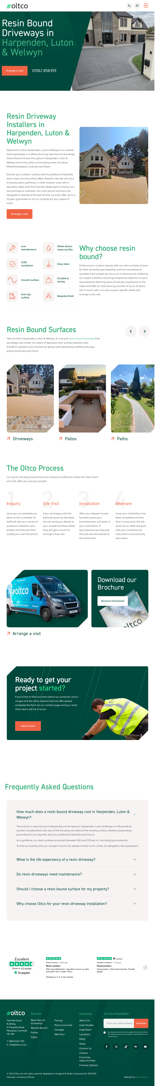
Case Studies (86, 1025)
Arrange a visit (14, 70)
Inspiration (85, 1029)
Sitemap (11, 1077)
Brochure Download (112, 601)
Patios (71, 439)
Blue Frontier (142, 1077)
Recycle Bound (39, 1027)
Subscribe (141, 1023)
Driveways (23, 439)
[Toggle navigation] (144, 5)
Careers (83, 1053)
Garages (59, 1029)
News (82, 1043)
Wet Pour (59, 1034)
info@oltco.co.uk (17, 1044)
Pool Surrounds (63, 1025)
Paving (58, 1020)
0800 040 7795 (16, 1041)
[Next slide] (144, 331)
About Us (84, 1020)
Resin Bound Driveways (38, 1022)
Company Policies (25, 1077)
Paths (122, 439)
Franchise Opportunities (87, 1059)
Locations (84, 1034)
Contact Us (85, 1048)
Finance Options (88, 1065)
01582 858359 (44, 70)
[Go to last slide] (131, 331)
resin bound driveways (81, 338)
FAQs (82, 1039)
